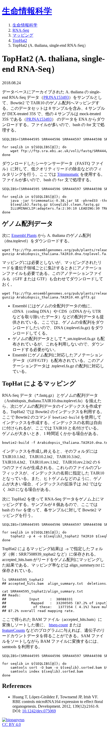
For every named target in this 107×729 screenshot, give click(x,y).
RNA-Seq (20, 30)
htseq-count (58, 625)
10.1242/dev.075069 (39, 711)
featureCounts (13, 630)
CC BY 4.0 (11, 724)
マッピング (22, 35)
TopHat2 (19, 40)
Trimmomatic (68, 174)
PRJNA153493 (56, 97)
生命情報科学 (27, 11)
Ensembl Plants (24, 235)
